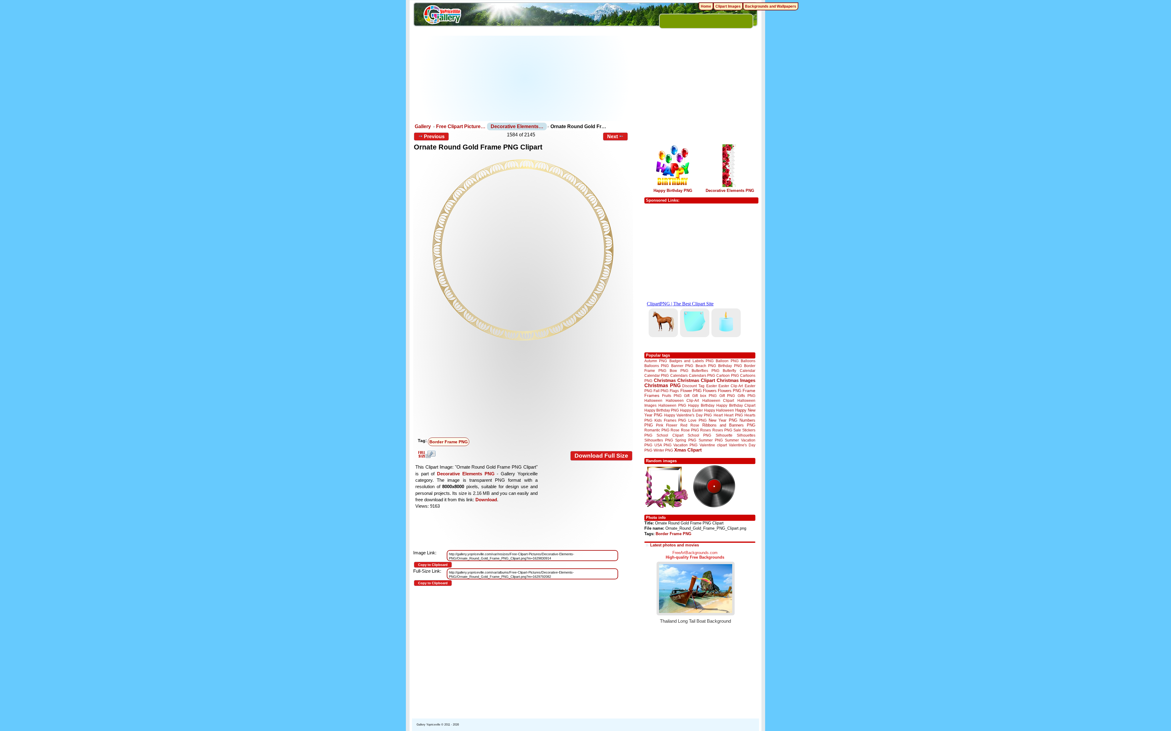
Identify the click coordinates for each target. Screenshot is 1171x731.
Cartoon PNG (727, 375)
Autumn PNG (655, 361)
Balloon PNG (727, 361)
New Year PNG (723, 420)
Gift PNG (727, 396)
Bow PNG (679, 371)
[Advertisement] (524, 78)
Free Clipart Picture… (460, 126)
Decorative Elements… (517, 126)
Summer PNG (711, 440)
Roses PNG (722, 430)
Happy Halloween (719, 410)
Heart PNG (733, 415)
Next (612, 136)
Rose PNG (690, 430)
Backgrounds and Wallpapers (770, 6)
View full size (426, 454)
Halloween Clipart (718, 400)
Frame (749, 390)
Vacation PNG (685, 445)
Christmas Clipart (696, 380)
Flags (674, 391)
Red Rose (689, 425)
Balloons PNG (656, 366)
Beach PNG (706, 366)
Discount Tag (693, 386)
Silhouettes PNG (658, 440)
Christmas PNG (662, 385)
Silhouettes (746, 435)
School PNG (699, 435)
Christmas (665, 380)
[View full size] (523, 250)
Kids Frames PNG (670, 420)
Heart (718, 415)
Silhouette (724, 435)
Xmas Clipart (688, 449)
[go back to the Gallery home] (442, 16)
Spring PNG (685, 440)
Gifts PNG (746, 396)
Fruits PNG (672, 396)
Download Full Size (601, 455)
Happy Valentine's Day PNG (688, 415)
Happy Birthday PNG (673, 190)
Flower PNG (691, 390)
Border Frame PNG (448, 441)
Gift (686, 396)
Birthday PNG (730, 366)
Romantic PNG (656, 430)
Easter (711, 386)
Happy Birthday (701, 405)
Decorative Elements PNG (465, 473)
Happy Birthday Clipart (735, 405)
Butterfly (729, 371)
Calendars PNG (702, 375)
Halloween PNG (672, 405)
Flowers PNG (729, 390)
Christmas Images (736, 380)
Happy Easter (691, 410)
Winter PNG (663, 450)
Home (706, 6)
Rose (675, 430)
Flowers (710, 390)
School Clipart (670, 435)
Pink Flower (666, 425)
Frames (651, 395)
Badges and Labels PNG (691, 361)
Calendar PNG (656, 375)
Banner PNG (682, 366)
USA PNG (662, 445)
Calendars (679, 375)
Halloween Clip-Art (682, 400)
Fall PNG (661, 391)
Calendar (747, 371)
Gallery (423, 126)
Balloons (748, 361)
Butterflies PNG (705, 371)
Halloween (653, 400)
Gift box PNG (704, 396)
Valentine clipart (713, 445)
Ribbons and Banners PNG (728, 425)
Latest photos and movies (674, 545)
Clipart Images (728, 6)
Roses (705, 430)
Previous (434, 136)
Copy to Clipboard (433, 565)
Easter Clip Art (730, 386)
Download (486, 499)
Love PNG (697, 420)
